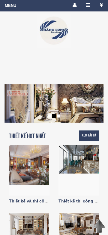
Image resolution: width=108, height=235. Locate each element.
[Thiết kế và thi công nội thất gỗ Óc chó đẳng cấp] (29, 164)
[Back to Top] (99, 226)
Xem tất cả (89, 135)
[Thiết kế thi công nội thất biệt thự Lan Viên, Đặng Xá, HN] (29, 225)
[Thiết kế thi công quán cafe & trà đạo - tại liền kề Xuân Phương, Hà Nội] (78, 159)
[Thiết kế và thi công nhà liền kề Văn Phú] (78, 226)
